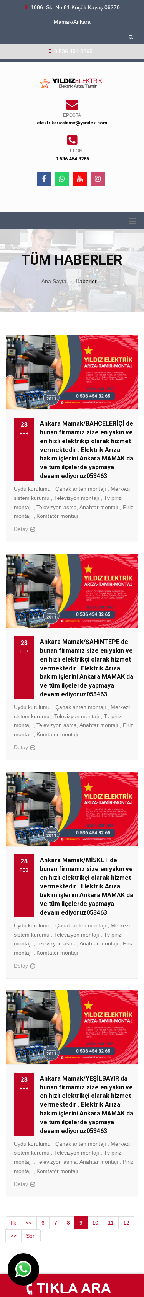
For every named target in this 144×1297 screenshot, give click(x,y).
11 (111, 1223)
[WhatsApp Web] (62, 179)
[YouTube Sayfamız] (80, 179)
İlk (13, 1223)
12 (126, 1223)
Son (31, 1236)
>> (13, 1236)
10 (95, 1223)
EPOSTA (72, 115)
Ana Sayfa (53, 281)
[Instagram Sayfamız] (98, 179)
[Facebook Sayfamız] (44, 179)
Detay (21, 529)
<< (29, 1223)
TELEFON (72, 151)
